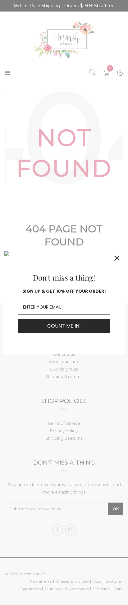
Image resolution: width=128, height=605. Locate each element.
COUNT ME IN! (64, 325)
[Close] (116, 258)
